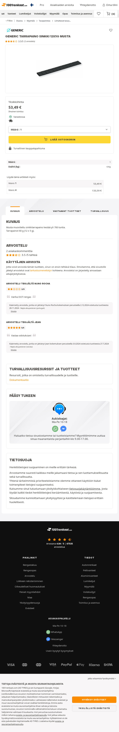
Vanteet (12, 13)
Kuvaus (15, 211)
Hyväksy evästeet (94, 699)
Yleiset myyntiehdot (29, 591)
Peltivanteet (89, 570)
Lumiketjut (25, 13)
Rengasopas (29, 570)
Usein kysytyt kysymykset (59, 650)
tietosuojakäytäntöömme (84, 488)
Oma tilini (111, 5)
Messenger (57, 639)
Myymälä (54, 13)
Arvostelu (36, 211)
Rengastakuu (30, 564)
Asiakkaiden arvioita (62, 5)
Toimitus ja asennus (81, 13)
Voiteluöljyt (40, 13)
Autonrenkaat (89, 564)
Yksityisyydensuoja (30, 602)
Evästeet (29, 608)
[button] (55, 183)
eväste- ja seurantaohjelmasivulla (31, 715)
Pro (42, 5)
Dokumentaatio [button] (19, 380)
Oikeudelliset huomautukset (30, 586)
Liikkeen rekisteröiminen (30, 581)
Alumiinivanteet (89, 575)
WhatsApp (56, 631)
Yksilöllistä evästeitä (94, 708)
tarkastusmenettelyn (41, 270)
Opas (65, 13)
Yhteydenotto (88, 5)
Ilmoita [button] (13, 311)
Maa (29, 597)
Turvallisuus (99, 211)
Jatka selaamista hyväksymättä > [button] (102, 678)
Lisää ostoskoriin (62, 139)
